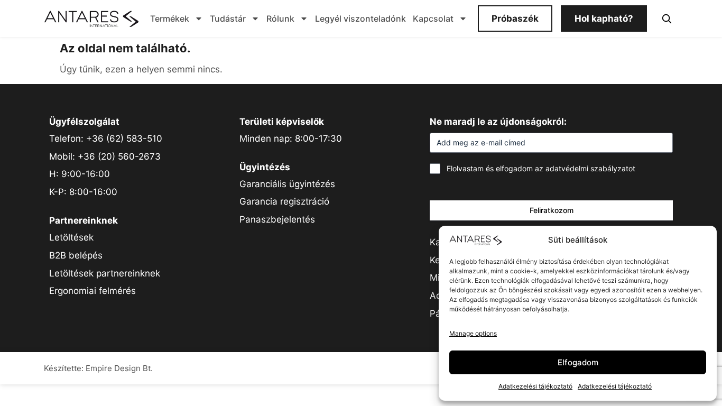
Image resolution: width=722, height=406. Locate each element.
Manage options (473, 333)
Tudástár (228, 18)
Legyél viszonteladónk (360, 18)
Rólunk (280, 18)
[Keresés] (666, 18)
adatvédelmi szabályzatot (590, 168)
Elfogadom (578, 362)
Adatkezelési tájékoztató (535, 386)
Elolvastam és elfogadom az (541, 168)
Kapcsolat (433, 18)
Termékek (169, 18)
